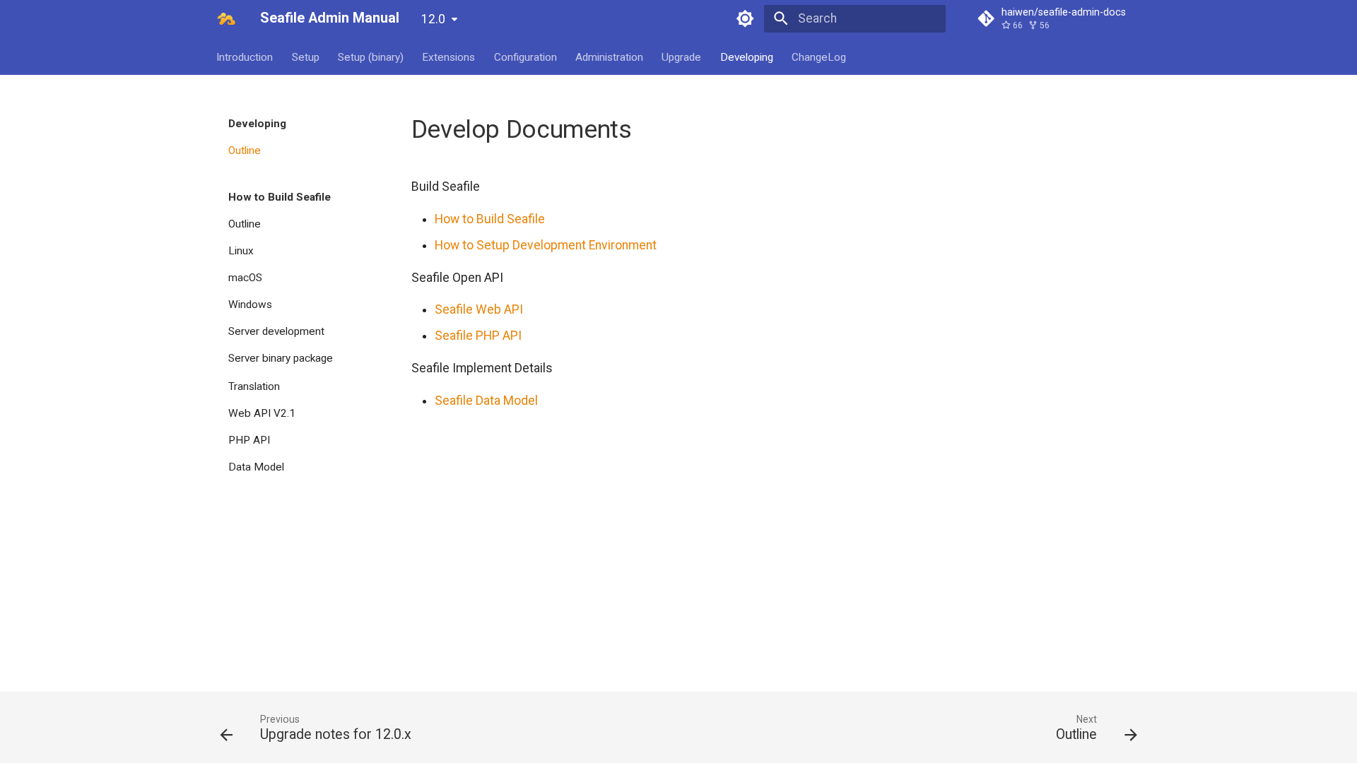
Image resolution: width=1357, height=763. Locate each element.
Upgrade (682, 56)
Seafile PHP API (478, 336)
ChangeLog (819, 56)
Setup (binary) (371, 56)
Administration (609, 56)
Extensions (449, 56)
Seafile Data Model (486, 401)
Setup (305, 56)
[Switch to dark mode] (745, 18)
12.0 (433, 19)
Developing (746, 56)
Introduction (245, 56)
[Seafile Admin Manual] (226, 18)
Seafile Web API (479, 309)
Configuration (525, 56)
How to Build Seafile (490, 219)
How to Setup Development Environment (546, 245)
